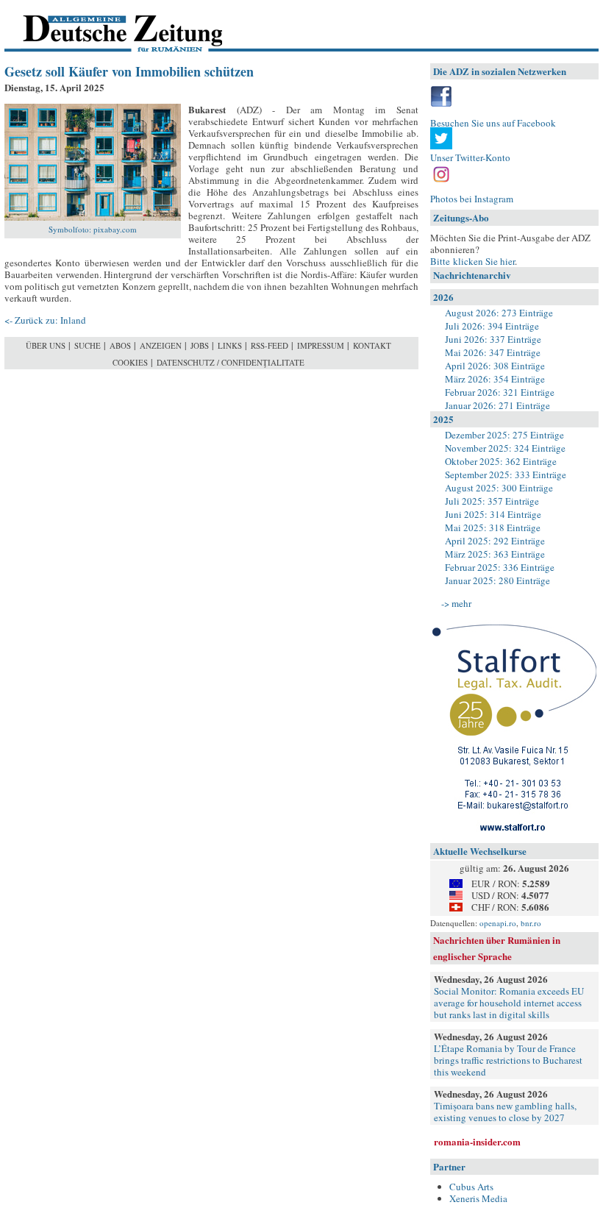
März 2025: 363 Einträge (495, 554)
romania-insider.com (477, 1141)
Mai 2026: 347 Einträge (492, 352)
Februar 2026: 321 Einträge (499, 392)
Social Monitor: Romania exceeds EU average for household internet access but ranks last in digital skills (509, 1002)
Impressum (320, 345)
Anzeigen (161, 345)
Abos (120, 345)
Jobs (199, 345)
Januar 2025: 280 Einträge (497, 580)
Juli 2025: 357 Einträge (492, 501)
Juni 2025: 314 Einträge (493, 514)
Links (230, 345)
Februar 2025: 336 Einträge (499, 567)
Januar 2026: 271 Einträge (497, 405)
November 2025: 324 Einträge (505, 448)
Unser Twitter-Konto (470, 157)
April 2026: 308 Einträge (495, 366)
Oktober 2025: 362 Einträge (501, 461)
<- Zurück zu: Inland (45, 320)
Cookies (130, 362)
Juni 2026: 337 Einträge (493, 339)
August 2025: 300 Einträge (499, 488)
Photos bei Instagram (471, 198)
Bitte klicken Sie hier (472, 261)
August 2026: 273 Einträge (499, 313)
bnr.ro (531, 922)
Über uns (45, 345)
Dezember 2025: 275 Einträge (504, 435)
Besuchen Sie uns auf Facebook (493, 122)
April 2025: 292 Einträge (495, 541)
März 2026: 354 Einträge (495, 379)
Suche (87, 345)
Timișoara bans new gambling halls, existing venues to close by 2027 (505, 1111)
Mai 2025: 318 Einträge (492, 527)
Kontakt (372, 345)
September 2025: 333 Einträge (505, 474)
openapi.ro (497, 922)
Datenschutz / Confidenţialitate (230, 362)
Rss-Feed (269, 345)
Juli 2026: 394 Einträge (492, 326)
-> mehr (456, 603)
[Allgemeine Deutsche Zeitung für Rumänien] (105, 26)
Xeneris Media (478, 1198)
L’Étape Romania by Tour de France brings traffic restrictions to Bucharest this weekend (508, 1060)
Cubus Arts (471, 1186)
